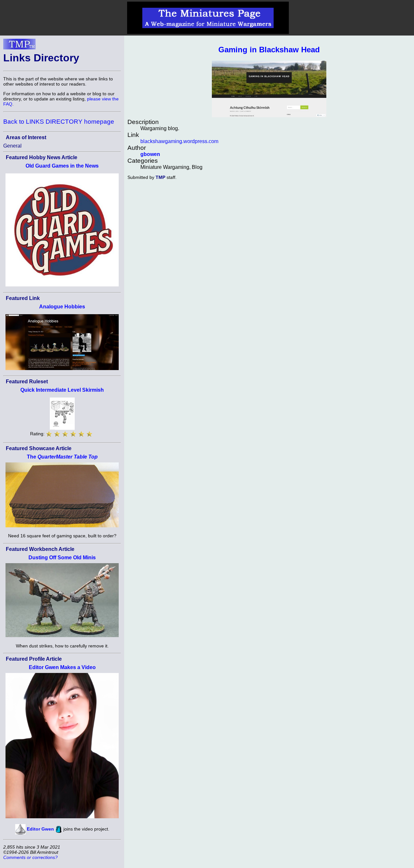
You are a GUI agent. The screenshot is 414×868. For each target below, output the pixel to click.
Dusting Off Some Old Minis (62, 557)
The (62, 457)
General (12, 146)
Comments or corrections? (30, 857)
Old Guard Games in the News (62, 166)
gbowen (150, 154)
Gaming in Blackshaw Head (269, 49)
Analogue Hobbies (62, 306)
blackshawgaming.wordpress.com (179, 141)
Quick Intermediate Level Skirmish (62, 390)
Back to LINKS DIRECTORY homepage (58, 121)
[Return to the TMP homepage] (19, 46)
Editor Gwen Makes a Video (62, 667)
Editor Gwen (40, 829)
